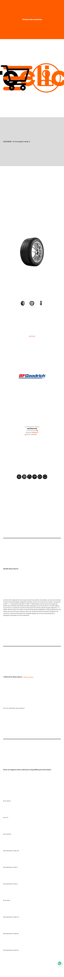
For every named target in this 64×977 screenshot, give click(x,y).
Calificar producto (28, 677)
